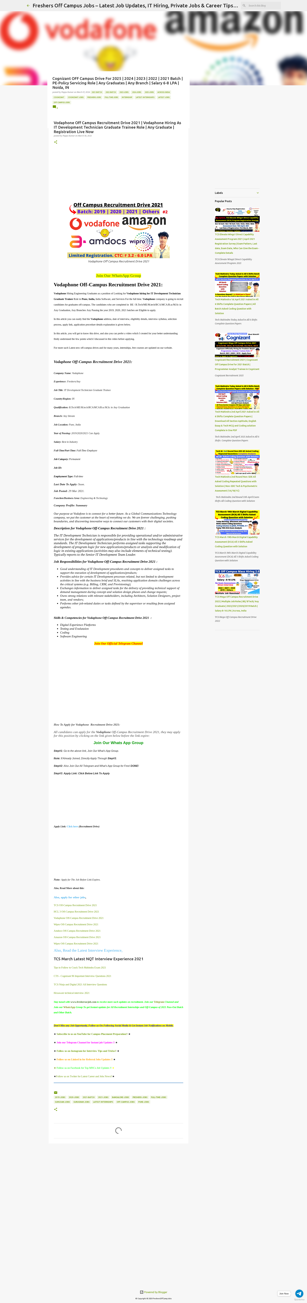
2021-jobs (103, 1097)
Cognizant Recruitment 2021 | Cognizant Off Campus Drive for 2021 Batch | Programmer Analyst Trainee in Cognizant (237, 364)
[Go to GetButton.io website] (299, 1300)
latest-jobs (164, 97)
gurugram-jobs (82, 1102)
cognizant (59, 97)
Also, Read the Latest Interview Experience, (88, 950)
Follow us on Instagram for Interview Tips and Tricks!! (86, 1051)
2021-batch (97, 92)
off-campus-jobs (62, 102)
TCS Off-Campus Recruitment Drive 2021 (75, 905)
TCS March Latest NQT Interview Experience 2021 (98, 959)
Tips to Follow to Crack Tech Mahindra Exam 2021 (80, 967)
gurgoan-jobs (62, 1102)
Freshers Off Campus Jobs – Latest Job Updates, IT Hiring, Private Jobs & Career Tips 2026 (139, 5)
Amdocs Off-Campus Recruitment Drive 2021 (77, 930)
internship (127, 97)
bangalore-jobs (120, 1097)
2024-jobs (136, 92)
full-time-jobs (111, 97)
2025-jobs (149, 92)
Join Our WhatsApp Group (118, 276)
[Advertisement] (118, 173)
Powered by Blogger (155, 1292)
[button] (56, 142)
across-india (163, 92)
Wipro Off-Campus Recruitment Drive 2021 (76, 924)
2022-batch (111, 92)
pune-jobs (143, 1102)
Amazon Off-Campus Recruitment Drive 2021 (77, 937)
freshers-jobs (94, 97)
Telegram (159, 1002)
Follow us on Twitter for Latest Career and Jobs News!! (84, 1076)
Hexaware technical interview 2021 (72, 993)
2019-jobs (60, 1097)
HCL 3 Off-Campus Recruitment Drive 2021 (76, 911)
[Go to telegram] (299, 1294)
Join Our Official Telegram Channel (118, 643)
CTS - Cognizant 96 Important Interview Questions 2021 (82, 976)
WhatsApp (69, 1007)
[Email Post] (56, 1094)
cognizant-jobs (76, 97)
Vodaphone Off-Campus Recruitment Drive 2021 (79, 918)
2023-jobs (124, 92)
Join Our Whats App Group (118, 743)
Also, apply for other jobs (69, 897)
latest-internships (145, 97)
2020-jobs (74, 1097)
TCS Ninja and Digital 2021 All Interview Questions (80, 984)
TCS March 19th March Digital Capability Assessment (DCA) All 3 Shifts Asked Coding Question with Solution (236, 542)
